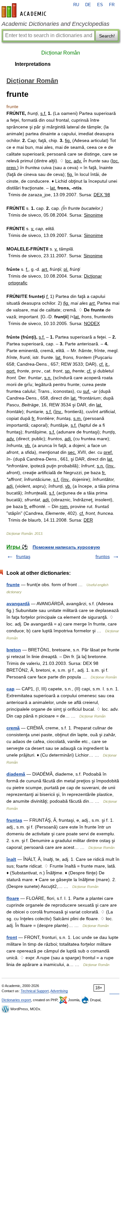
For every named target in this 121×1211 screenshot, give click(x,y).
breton (13, 649)
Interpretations (33, 64)
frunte (13, 584)
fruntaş (23, 556)
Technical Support (35, 991)
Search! (107, 35)
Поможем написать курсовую (66, 547)
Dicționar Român (60, 53)
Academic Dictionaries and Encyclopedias (55, 24)
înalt (11, 859)
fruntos (103, 556)
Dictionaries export (16, 1000)
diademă (15, 774)
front (11, 937)
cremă (13, 727)
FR (112, 5)
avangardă (18, 603)
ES (100, 5)
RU (76, 5)
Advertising (59, 991)
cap (10, 688)
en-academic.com (25, 10)
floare (12, 898)
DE (88, 5)
